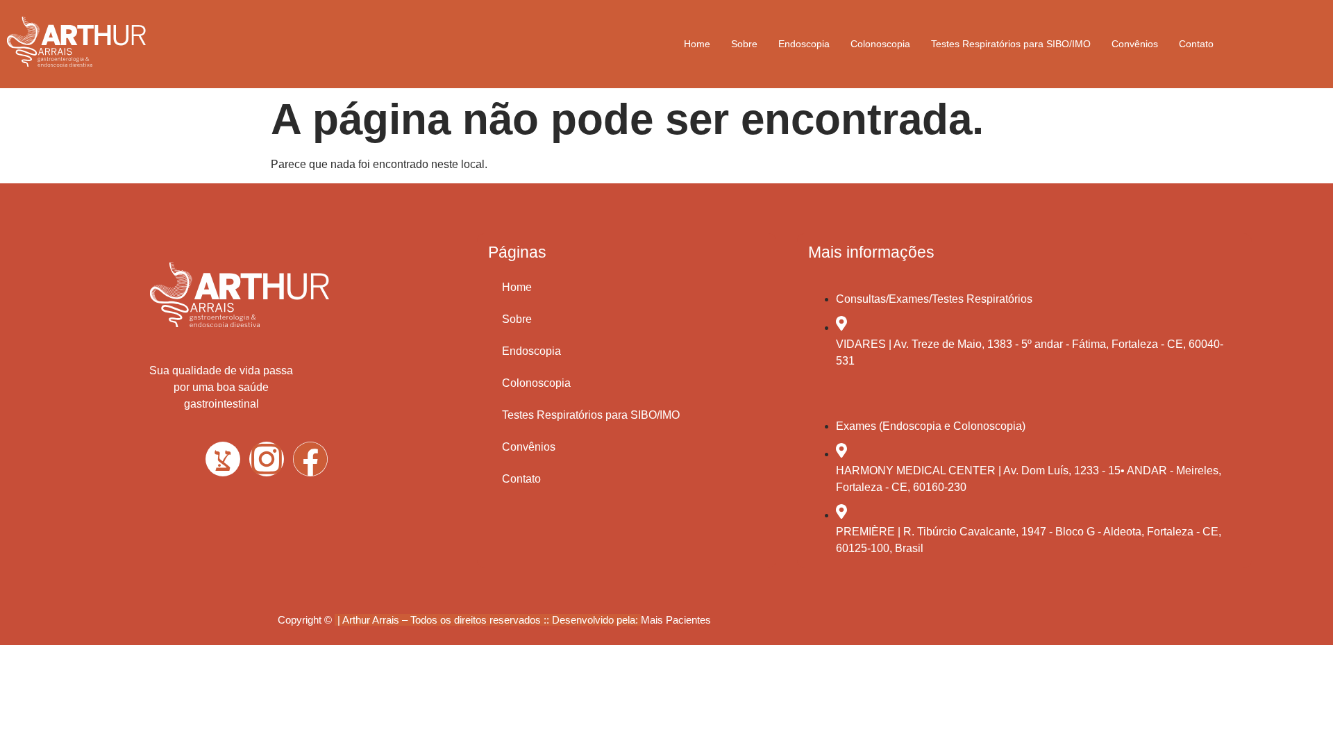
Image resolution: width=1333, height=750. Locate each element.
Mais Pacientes (676, 620)
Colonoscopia (880, 43)
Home (697, 43)
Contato (1196, 43)
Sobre (744, 43)
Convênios (1135, 43)
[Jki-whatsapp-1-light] (223, 459)
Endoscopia (804, 43)
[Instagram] (266, 459)
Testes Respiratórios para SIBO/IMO (1011, 43)
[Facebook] (310, 459)
